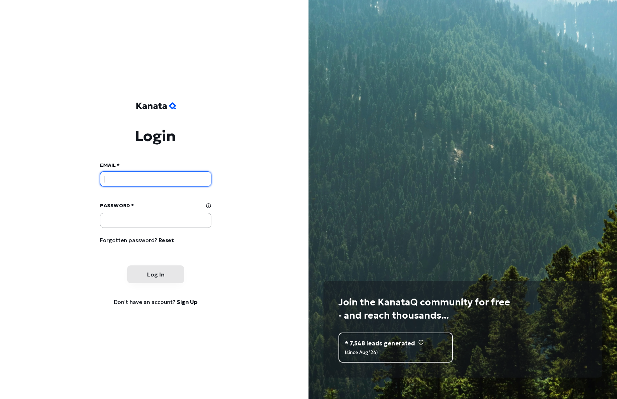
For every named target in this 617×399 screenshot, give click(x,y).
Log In (156, 274)
